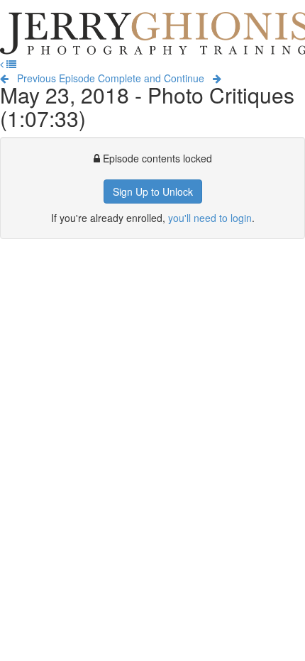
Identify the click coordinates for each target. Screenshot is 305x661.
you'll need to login (210, 218)
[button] (3, 64)
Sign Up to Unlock (153, 191)
